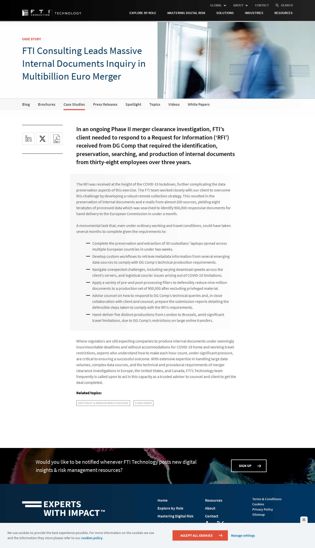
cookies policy (91, 538)
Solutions (225, 13)
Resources (283, 13)
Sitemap (258, 514)
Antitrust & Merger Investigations (103, 403)
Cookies (258, 504)
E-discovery (143, 403)
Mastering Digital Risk (186, 13)
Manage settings (243, 535)
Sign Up (245, 465)
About (238, 5)
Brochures (46, 104)
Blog (26, 104)
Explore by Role (142, 13)
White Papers (199, 104)
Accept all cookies (196, 535)
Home (163, 500)
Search (287, 5)
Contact (262, 5)
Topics (154, 104)
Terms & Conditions (267, 499)
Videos (174, 104)
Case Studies (74, 104)
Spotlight (133, 104)
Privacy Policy (262, 509)
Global (216, 5)
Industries (254, 13)
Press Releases (105, 104)
